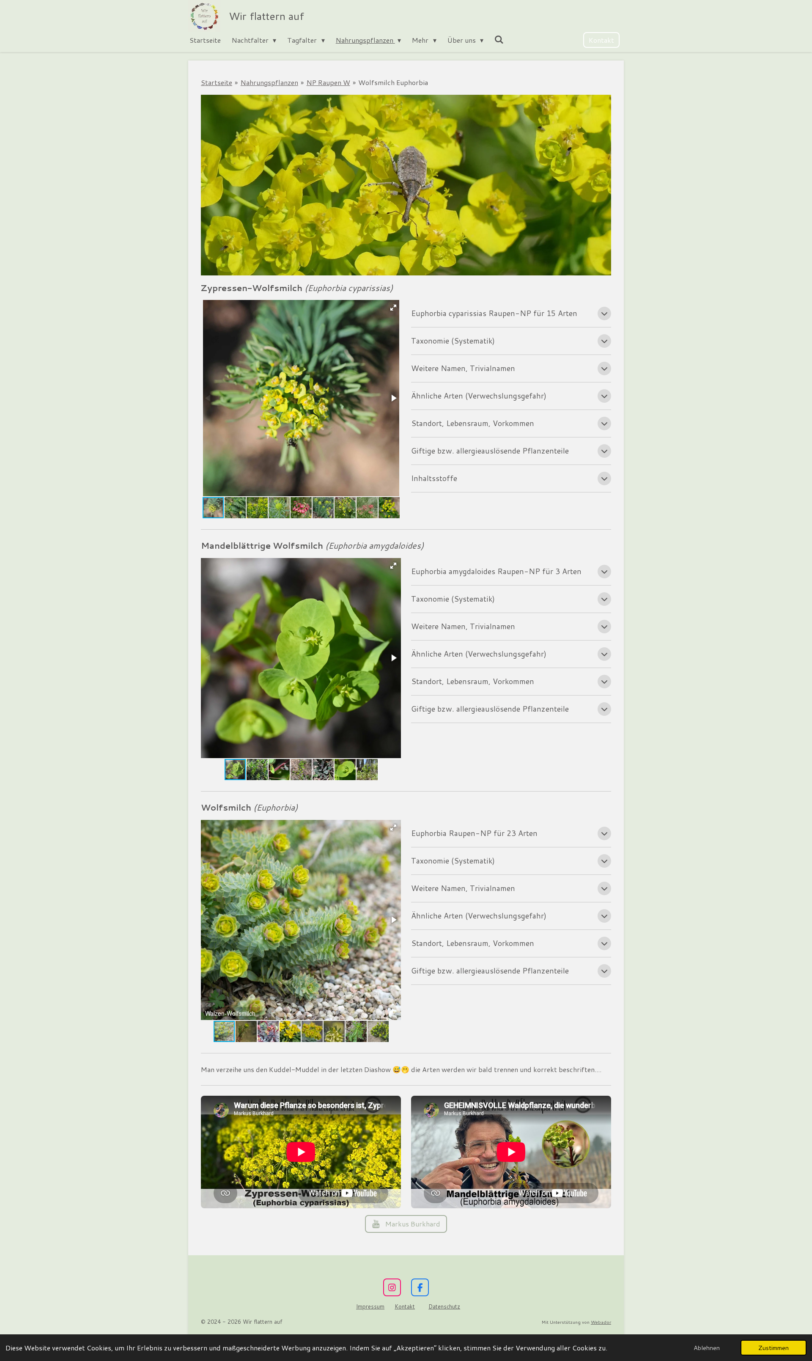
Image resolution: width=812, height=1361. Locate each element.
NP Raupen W (328, 82)
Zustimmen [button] (773, 1347)
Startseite (216, 82)
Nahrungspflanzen (269, 82)
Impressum (370, 1306)
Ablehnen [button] (707, 1347)
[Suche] (499, 39)
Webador (601, 1322)
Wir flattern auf (266, 15)
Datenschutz (444, 1306)
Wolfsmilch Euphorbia (393, 82)
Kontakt (405, 1306)
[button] (393, 307)
